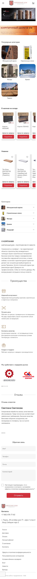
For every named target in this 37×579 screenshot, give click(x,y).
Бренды (5, 570)
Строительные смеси (27, 61)
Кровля (27, 79)
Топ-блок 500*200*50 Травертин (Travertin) (6, 172)
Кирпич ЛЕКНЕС (23, 126)
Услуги (4, 530)
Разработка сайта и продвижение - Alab (13, 576)
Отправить (18, 495)
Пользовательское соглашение (13, 556)
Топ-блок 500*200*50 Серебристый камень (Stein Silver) (22, 173)
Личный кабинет (8, 540)
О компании (6, 543)
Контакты (5, 547)
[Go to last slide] (4, 14)
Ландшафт (10, 230)
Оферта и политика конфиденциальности (16, 552)
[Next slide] (33, 14)
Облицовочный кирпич (10, 61)
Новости (5, 566)
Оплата (4, 536)
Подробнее (8, 137)
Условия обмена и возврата (11, 559)
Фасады (9, 79)
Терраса (9, 98)
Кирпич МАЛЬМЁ (5, 127)
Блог (4, 563)
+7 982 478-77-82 (8, 515)
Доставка (5, 533)
